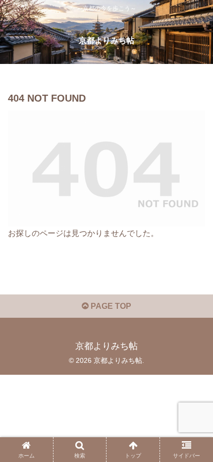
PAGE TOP (110, 306)
